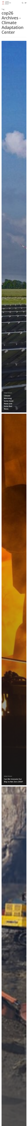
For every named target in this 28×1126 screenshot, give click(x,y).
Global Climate (8, 393)
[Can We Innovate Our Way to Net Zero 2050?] (14, 599)
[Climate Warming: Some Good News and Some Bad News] (14, 226)
